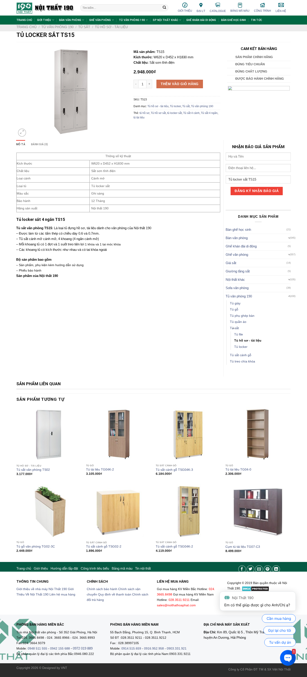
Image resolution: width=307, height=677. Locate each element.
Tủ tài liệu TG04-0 (238, 469)
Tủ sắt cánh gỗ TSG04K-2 (174, 546)
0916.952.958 (154, 648)
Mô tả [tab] (20, 144)
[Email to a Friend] (259, 569)
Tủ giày (235, 303)
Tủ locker (175, 106)
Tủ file (238, 334)
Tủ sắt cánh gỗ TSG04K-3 (174, 469)
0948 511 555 (37, 648)
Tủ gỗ (234, 309)
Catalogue (218, 11)
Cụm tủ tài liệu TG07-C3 (242, 546)
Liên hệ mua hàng (62, 594)
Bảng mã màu (239, 10)
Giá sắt (231, 263)
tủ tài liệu (139, 117)
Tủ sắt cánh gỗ (240, 355)
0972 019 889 (83, 648)
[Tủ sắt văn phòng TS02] (49, 434)
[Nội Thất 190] (44, 8)
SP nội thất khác (165, 20)
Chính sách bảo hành (102, 589)
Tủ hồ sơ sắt (158, 113)
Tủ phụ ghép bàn (242, 315)
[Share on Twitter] (250, 569)
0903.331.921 (177, 648)
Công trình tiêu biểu (95, 568)
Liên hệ (281, 11)
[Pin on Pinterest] (267, 569)
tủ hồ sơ (144, 113)
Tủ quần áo (238, 322)
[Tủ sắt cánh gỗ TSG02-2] (118, 511)
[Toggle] (289, 237)
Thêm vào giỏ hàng (180, 84)
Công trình (262, 10)
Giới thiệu (185, 10)
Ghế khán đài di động (201, 20)
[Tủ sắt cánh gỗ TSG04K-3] (188, 434)
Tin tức (256, 20)
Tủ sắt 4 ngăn (209, 113)
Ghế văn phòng (100, 20)
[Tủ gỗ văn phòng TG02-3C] (49, 511)
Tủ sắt (84, 27)
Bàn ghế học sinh (233, 20)
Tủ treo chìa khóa (242, 361)
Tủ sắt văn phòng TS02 (33, 469)
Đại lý (201, 11)
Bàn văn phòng (70, 20)
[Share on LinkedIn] (276, 569)
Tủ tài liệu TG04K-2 (100, 469)
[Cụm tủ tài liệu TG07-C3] (258, 511)
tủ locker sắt (174, 113)
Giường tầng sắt (238, 271)
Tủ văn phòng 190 (132, 20)
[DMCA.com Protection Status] (255, 588)
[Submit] (164, 7)
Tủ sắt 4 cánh (191, 113)
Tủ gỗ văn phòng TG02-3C (35, 546)
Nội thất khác (235, 279)
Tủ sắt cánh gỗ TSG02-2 (103, 546)
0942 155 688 (60, 648)
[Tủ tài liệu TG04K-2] (118, 434)
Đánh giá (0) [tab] (39, 144)
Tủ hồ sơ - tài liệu (111, 27)
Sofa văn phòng (237, 288)
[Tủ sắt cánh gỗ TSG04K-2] (188, 511)
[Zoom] (22, 133)
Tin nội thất (143, 568)
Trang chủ (24, 20)
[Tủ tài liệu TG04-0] (258, 434)
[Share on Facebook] (242, 569)
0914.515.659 (131, 648)
